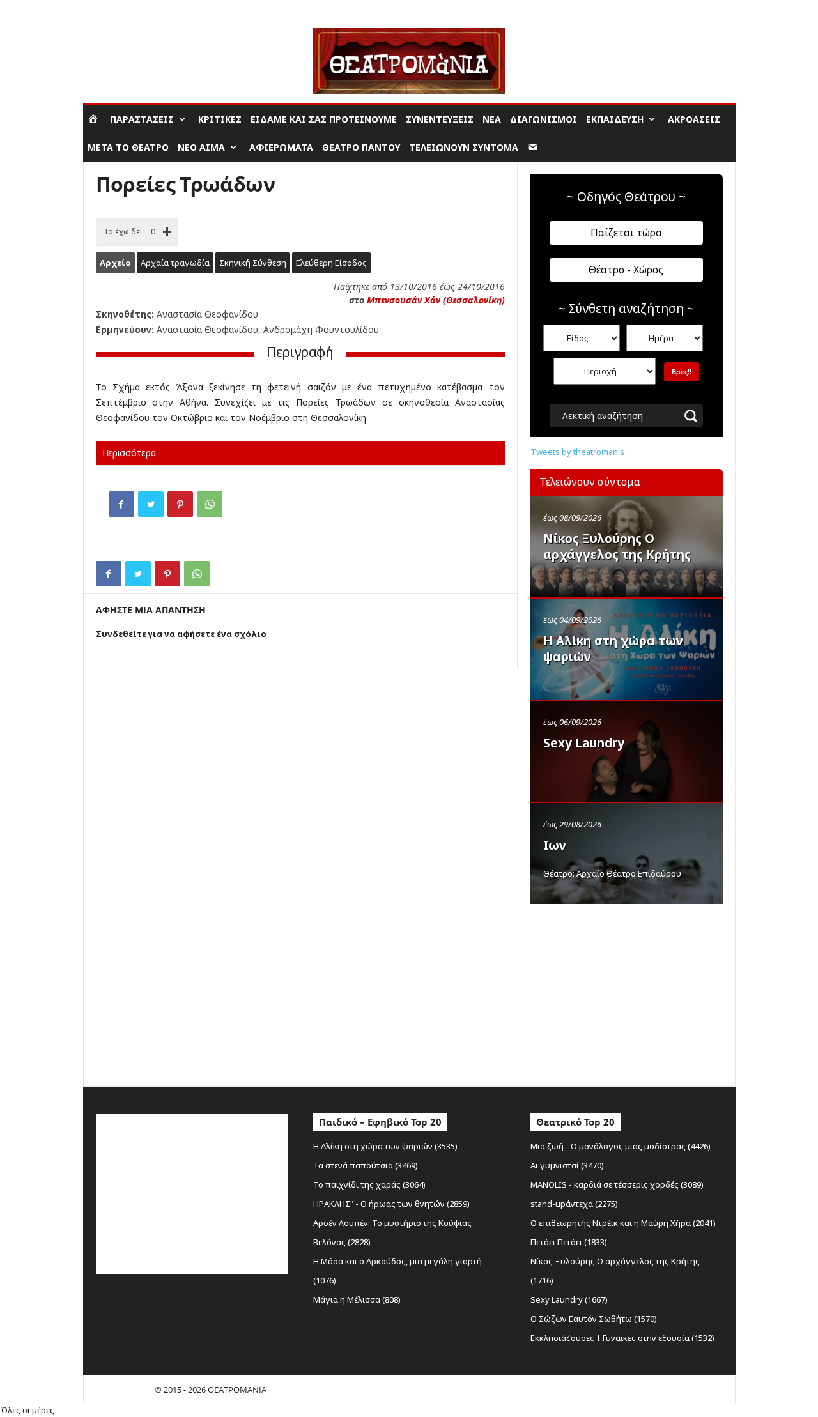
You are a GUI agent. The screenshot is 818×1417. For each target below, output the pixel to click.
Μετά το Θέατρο (128, 147)
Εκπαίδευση (615, 119)
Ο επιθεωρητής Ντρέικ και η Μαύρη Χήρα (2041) (623, 1223)
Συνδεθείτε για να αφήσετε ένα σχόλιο (181, 634)
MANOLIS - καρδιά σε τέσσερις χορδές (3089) (617, 1184)
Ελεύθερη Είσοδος (331, 262)
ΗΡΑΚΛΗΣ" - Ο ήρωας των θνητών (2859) (391, 1203)
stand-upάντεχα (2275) (574, 1203)
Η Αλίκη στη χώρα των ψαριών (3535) (385, 1146)
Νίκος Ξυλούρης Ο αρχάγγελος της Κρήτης (617, 546)
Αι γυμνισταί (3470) (567, 1165)
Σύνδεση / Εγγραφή (119, 9)
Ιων (554, 845)
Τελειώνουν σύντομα (463, 147)
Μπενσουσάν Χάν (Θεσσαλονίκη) (436, 300)
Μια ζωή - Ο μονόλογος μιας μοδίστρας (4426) (620, 1146)
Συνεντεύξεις (440, 119)
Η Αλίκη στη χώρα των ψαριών (613, 648)
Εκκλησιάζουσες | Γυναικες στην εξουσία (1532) (622, 1338)
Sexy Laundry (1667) (569, 1299)
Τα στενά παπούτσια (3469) (365, 1165)
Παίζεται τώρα (626, 233)
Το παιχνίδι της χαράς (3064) (369, 1184)
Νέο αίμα (201, 147)
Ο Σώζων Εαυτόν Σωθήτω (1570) (593, 1318)
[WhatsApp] (209, 504)
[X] (151, 504)
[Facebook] (121, 504)
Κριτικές (220, 119)
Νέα (491, 119)
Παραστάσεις (142, 119)
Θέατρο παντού (361, 147)
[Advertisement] (626, 992)
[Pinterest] (180, 504)
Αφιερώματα (281, 147)
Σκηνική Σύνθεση (252, 262)
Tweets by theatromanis (577, 451)
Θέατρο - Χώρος (626, 270)
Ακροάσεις (694, 119)
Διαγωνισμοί (543, 119)
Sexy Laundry (583, 743)
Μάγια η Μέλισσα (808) (357, 1299)
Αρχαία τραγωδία (175, 262)
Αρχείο (115, 262)
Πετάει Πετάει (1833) (568, 1242)
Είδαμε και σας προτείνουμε (324, 119)
